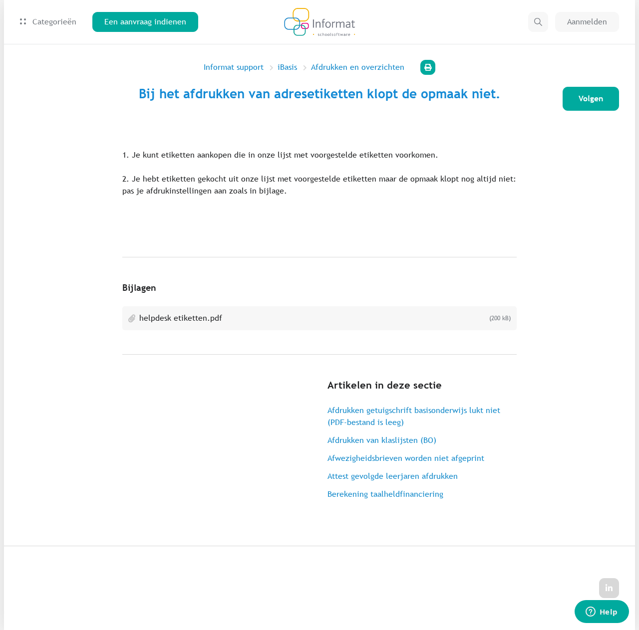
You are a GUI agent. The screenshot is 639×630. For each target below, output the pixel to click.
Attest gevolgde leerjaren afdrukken (392, 476)
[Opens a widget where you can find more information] (601, 612)
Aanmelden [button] (587, 21)
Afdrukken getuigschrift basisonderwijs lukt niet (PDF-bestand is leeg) (413, 416)
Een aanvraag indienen (145, 21)
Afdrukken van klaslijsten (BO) (381, 440)
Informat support (234, 67)
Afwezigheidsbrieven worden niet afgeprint (405, 458)
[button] (538, 22)
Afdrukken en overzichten (357, 67)
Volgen (591, 98)
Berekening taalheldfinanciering (385, 494)
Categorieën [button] (53, 21)
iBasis (287, 67)
